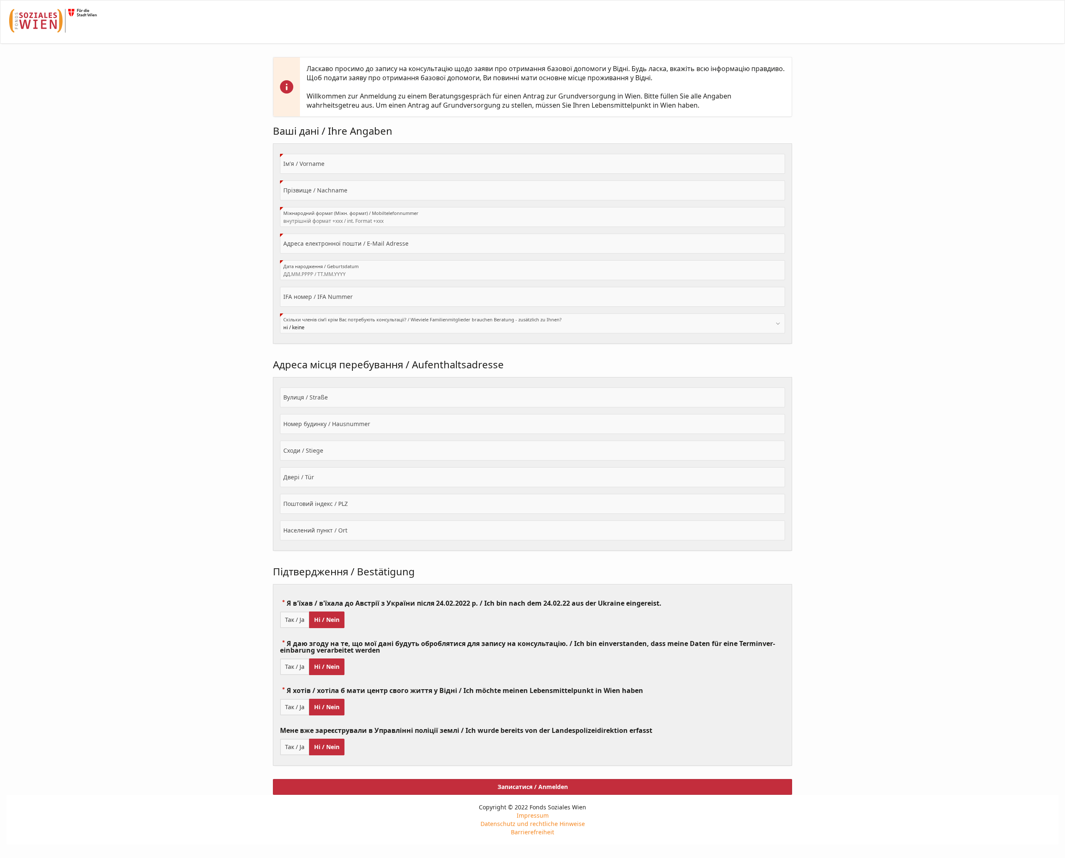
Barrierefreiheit (532, 832)
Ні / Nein (326, 620)
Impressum (533, 815)
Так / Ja (295, 620)
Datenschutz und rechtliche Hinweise (532, 824)
